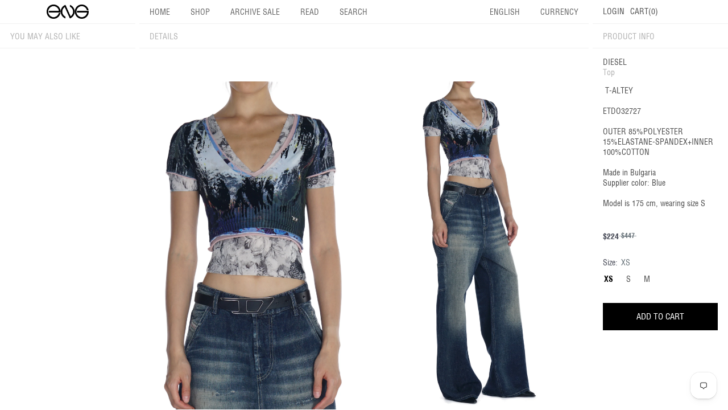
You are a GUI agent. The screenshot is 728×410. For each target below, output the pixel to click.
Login (613, 11)
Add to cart (660, 316)
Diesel (615, 62)
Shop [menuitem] (200, 12)
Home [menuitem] (160, 12)
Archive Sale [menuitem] (255, 12)
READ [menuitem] (309, 12)
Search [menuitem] (353, 12)
